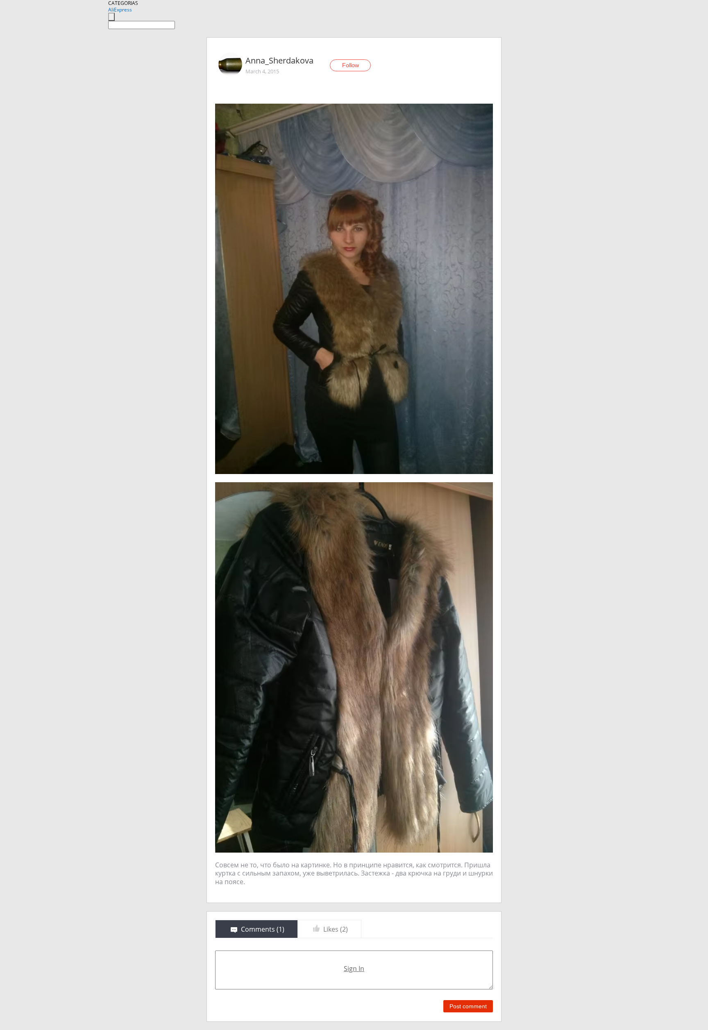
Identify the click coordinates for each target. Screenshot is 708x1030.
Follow (350, 65)
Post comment (468, 1006)
